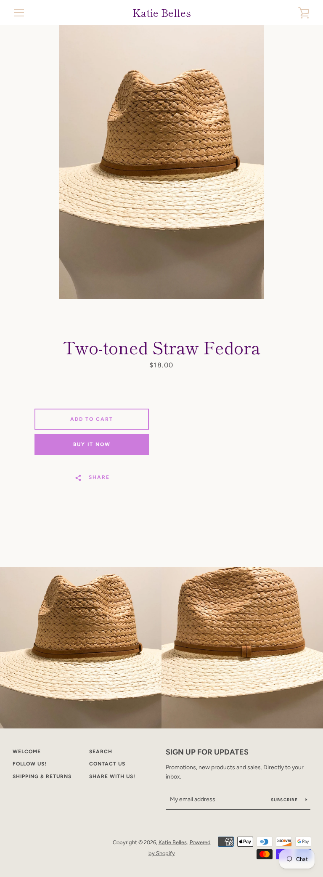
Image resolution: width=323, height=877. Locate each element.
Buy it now (92, 444)
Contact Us (107, 764)
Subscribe (285, 800)
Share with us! (112, 776)
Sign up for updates (207, 752)
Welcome (27, 752)
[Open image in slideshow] (161, 162)
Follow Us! (30, 764)
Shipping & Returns (42, 776)
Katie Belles (161, 13)
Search (100, 752)
